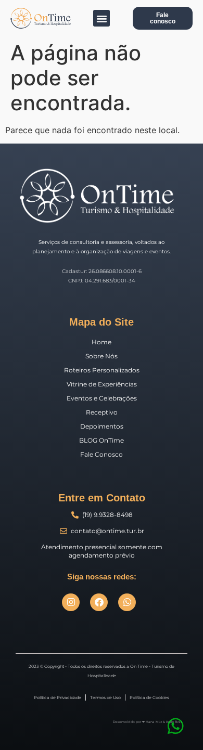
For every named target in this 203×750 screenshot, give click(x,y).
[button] (101, 18)
